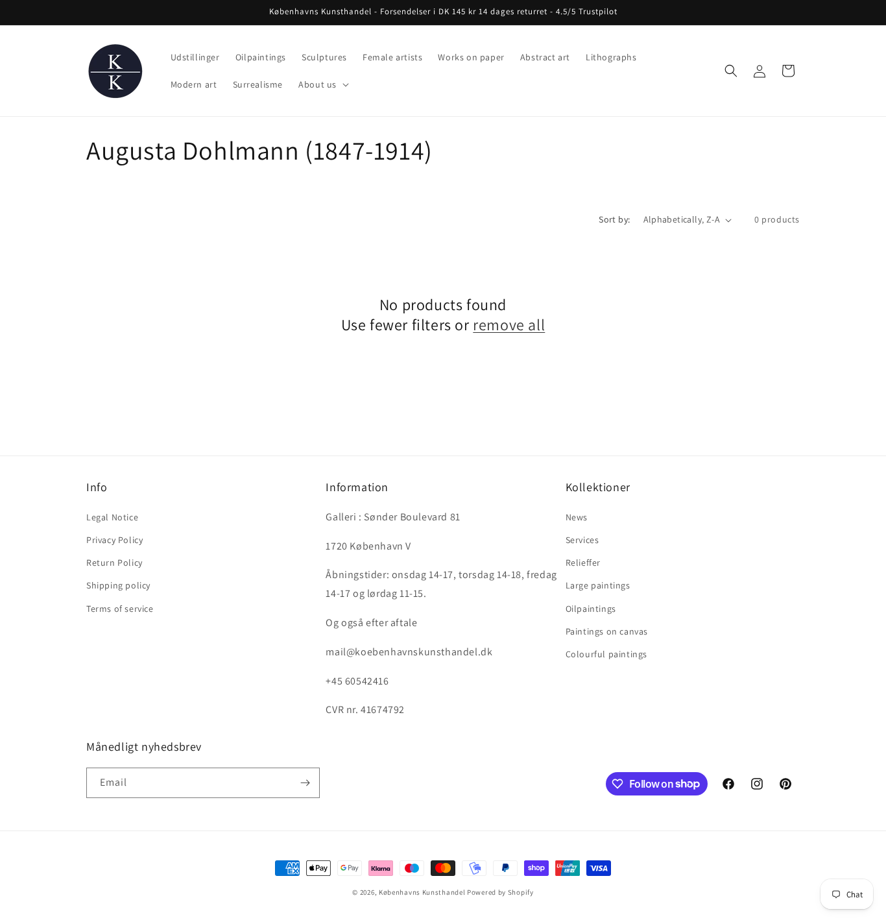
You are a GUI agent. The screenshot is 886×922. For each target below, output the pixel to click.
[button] (322, 84)
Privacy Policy (114, 540)
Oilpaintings (591, 608)
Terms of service (120, 608)
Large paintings (598, 585)
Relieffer (583, 562)
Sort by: (614, 219)
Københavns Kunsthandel (422, 892)
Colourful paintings (606, 654)
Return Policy (114, 562)
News (577, 517)
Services (582, 540)
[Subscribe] (305, 783)
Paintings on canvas (607, 631)
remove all (509, 325)
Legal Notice (112, 517)
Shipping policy (118, 585)
